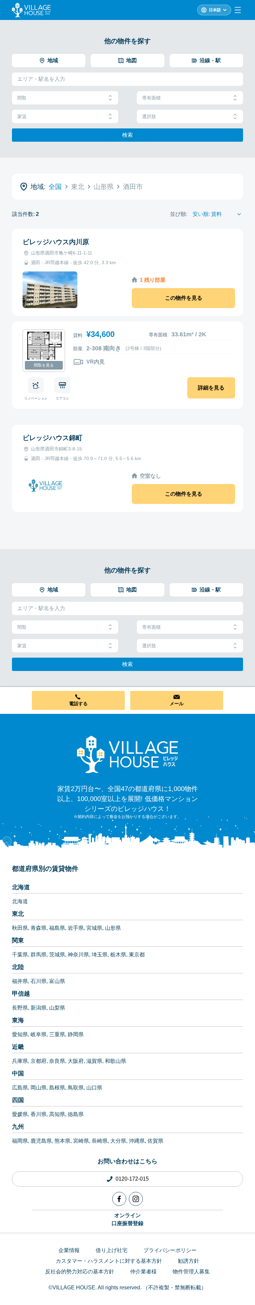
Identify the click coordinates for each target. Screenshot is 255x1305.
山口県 (94, 1087)
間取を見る (44, 365)
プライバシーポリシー (170, 1250)
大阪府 (76, 1061)
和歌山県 (115, 1061)
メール (177, 703)
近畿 (18, 1047)
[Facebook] (119, 1199)
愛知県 (20, 1034)
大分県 (118, 1141)
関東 (18, 940)
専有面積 (151, 97)
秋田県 (20, 928)
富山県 (57, 981)
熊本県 (62, 1141)
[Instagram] (136, 1199)
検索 (127, 135)
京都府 (38, 1061)
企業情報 (69, 1250)
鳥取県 (76, 1087)
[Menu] (237, 10)
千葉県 (20, 954)
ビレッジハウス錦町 (52, 437)
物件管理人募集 (191, 1271)
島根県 (57, 1087)
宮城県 (94, 928)
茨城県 (57, 954)
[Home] (127, 754)
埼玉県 (100, 954)
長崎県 (100, 1141)
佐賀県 (155, 1141)
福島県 (57, 928)
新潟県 (38, 1008)
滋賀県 (94, 1061)
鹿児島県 (41, 1141)
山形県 (113, 928)
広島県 (20, 1087)
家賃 (22, 116)
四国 (18, 1100)
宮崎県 (81, 1141)
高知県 (57, 1114)
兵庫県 (20, 1061)
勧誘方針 (188, 1261)
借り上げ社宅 (112, 1250)
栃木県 (118, 954)
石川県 (38, 981)
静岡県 (76, 1034)
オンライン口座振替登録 (127, 1219)
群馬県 (38, 954)
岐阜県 (38, 1034)
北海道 (21, 887)
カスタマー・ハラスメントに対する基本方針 (109, 1261)
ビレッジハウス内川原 (56, 241)
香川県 (38, 1114)
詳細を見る (211, 388)
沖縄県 (137, 1141)
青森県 (38, 928)
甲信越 (21, 993)
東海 (18, 1020)
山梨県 (57, 1008)
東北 (18, 913)
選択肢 (149, 116)
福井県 (20, 981)
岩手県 (76, 928)
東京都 (137, 954)
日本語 (215, 10)
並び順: (178, 214)
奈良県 (57, 1061)
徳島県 (76, 1114)
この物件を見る (183, 298)
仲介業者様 (143, 1271)
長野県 (20, 1008)
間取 (22, 97)
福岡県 (20, 1141)
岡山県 (38, 1087)
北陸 (18, 967)
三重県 (57, 1034)
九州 (18, 1126)
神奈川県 (78, 954)
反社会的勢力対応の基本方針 (79, 1271)
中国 (18, 1073)
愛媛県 (20, 1114)
